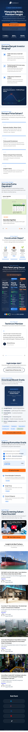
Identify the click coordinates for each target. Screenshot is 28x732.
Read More (3, 579)
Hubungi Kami (15, 25)
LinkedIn (15, 711)
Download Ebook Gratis (15, 432)
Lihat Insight (14, 29)
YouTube (15, 716)
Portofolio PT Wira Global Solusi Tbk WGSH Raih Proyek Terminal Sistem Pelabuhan (14, 606)
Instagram (15, 706)
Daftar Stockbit (14, 470)
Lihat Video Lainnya (14, 537)
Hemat (13, 308)
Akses (22, 308)
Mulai (5, 308)
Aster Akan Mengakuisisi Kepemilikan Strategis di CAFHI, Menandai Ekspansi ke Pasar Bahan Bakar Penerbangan (13, 641)
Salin (22, 463)
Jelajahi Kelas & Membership (13, 370)
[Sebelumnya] (3, 228)
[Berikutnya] (24, 228)
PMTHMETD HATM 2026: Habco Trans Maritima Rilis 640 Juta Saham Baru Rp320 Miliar (13, 573)
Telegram (15, 701)
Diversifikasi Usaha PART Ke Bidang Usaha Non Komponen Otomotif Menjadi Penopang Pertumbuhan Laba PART (13, 676)
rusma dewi (8, 580)
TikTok (15, 721)
